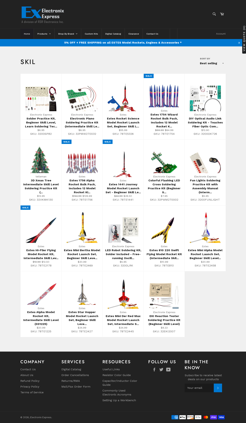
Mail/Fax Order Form (75, 386)
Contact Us (28, 369)
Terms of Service (32, 392)
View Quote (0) (244, 38)
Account (221, 33)
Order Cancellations (75, 375)
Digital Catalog (71, 369)
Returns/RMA (70, 381)
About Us (26, 375)
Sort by (205, 58)
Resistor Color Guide (116, 375)
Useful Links (111, 369)
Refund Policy (29, 381)
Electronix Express (40, 417)
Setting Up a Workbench (119, 400)
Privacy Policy (29, 386)
